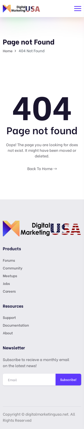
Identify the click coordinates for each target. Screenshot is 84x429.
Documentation (16, 325)
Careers (9, 291)
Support (9, 317)
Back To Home (40, 168)
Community (12, 267)
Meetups (10, 275)
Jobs (6, 283)
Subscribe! (68, 379)
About (8, 332)
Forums (9, 260)
